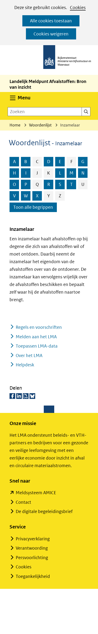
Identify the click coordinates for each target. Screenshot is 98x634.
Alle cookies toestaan (51, 21)
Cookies (78, 7)
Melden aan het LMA (36, 336)
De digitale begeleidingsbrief (44, 511)
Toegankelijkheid (33, 576)
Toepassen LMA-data (37, 346)
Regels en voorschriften (39, 327)
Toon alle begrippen (33, 207)
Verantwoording (32, 548)
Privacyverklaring (33, 539)
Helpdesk (25, 365)
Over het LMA (29, 355)
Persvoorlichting (32, 557)
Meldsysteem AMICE (36, 492)
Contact (23, 502)
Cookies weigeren (51, 34)
